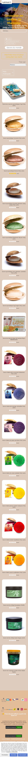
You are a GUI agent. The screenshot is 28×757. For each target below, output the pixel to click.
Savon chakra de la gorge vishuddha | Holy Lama (14, 407)
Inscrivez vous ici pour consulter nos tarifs (14, 56)
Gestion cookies (20, 741)
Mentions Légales (6, 739)
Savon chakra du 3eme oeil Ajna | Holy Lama (14, 440)
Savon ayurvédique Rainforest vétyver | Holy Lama (14, 238)
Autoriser (19, 727)
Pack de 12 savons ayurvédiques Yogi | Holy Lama (14, 104)
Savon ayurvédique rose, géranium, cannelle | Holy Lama (14, 272)
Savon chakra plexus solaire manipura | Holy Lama (14, 506)
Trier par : (22, 62)
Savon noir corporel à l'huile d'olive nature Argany (14, 671)
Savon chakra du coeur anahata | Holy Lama (14, 473)
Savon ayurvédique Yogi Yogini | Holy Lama (14, 305)
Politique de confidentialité (9, 741)
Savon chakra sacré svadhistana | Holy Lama (14, 572)
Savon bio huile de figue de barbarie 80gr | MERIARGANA (14, 339)
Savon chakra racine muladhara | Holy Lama (14, 539)
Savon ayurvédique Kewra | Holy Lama (14, 171)
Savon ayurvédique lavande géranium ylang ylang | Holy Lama (14, 204)
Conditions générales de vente (18, 739)
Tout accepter (22, 754)
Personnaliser (5, 754)
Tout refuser (13, 754)
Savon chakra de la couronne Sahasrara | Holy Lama (14, 373)
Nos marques (7, 72)
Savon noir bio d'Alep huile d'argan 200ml (14, 638)
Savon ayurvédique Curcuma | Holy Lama (14, 138)
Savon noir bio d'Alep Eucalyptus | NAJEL (14, 605)
